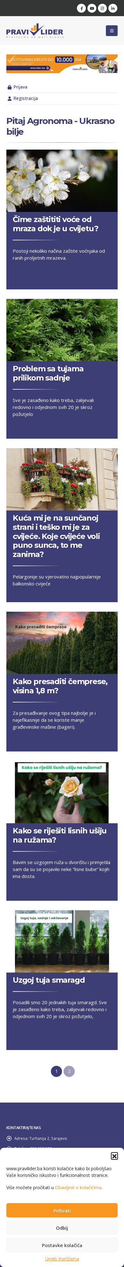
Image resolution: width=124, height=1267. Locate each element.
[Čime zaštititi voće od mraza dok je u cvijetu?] (62, 181)
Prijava (20, 87)
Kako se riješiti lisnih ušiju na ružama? (60, 835)
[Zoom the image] (62, 58)
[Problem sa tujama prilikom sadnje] (62, 330)
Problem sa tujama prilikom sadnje (48, 373)
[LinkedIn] (112, 8)
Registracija (25, 98)
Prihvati (62, 1210)
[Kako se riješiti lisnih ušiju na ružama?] (62, 792)
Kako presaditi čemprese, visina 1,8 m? (60, 686)
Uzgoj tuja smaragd (49, 980)
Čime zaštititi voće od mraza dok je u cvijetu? (55, 224)
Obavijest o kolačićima (78, 1187)
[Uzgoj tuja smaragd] (62, 941)
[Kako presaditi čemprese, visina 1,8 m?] (62, 643)
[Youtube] (91, 8)
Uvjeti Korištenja (62, 1259)
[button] (114, 1156)
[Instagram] (102, 8)
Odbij (62, 1228)
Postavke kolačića (62, 1245)
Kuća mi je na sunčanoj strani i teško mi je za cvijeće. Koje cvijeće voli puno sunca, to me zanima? (56, 536)
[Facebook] (81, 8)
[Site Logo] (35, 30)
